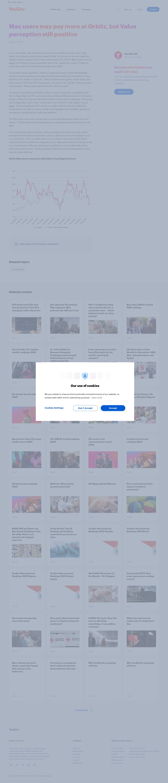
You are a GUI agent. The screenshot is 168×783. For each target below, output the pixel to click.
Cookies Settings (54, 408)
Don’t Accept (85, 408)
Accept (113, 408)
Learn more (96, 397)
